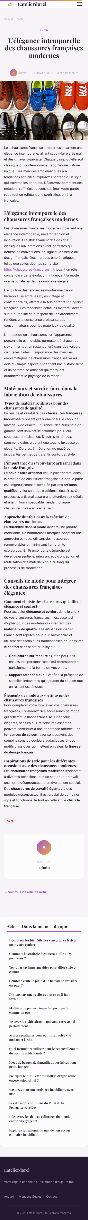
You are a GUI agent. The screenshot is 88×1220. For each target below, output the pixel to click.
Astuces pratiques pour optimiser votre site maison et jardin (40, 1037)
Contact (51, 1196)
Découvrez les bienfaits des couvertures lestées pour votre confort (43, 942)
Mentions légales (30, 1196)
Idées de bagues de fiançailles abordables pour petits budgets (42, 1064)
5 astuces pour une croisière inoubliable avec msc (41, 1091)
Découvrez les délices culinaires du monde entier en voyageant (39, 1119)
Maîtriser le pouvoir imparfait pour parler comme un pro (39, 1010)
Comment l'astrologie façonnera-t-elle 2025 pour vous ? (40, 956)
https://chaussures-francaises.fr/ (29, 269)
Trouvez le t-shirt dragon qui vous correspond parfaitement (42, 1024)
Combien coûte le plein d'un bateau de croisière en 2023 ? (43, 983)
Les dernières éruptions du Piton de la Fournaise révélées (36, 1105)
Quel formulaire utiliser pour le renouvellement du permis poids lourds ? (43, 1051)
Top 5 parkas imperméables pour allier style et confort (42, 969)
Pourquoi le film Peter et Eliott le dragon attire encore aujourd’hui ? (42, 1078)
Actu (20, 18)
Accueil (8, 18)
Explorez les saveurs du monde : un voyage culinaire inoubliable (40, 1132)
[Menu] (80, 4)
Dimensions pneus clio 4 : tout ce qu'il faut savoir (39, 996)
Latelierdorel (32, 4)
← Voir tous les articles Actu (25, 892)
